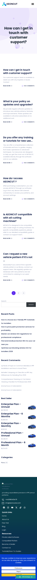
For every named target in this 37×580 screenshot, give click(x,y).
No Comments (29, 86)
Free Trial (5, 523)
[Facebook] (4, 507)
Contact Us (6, 548)
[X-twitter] (16, 507)
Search (3, 301)
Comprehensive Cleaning (10, 379)
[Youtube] (12, 507)
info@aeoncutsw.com (13, 503)
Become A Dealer (8, 544)
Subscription (17, 386)
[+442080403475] (3, 500)
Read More (7, 86)
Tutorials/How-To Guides (11, 551)
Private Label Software (10, 537)
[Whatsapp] (25, 507)
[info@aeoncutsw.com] (3, 503)
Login (4, 530)
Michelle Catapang (8, 372)
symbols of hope (7, 366)
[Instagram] (8, 507)
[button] (33, 4)
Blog (3, 526)
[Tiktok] (20, 507)
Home (4, 516)
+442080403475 (11, 500)
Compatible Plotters (9, 541)
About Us (5, 519)
